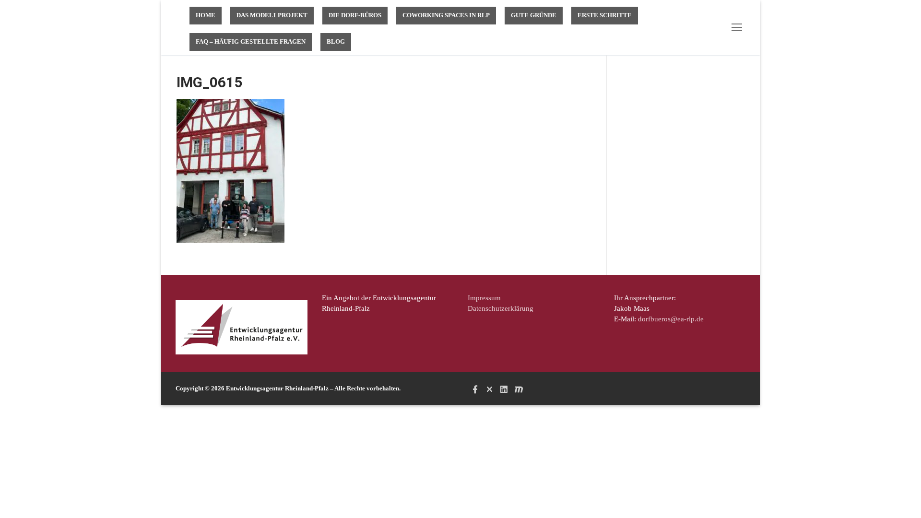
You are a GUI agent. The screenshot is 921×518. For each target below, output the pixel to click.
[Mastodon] (518, 389)
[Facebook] (475, 389)
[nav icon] (739, 27)
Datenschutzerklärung (500, 308)
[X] (489, 389)
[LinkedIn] (504, 389)
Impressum (484, 298)
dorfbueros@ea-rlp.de (671, 319)
